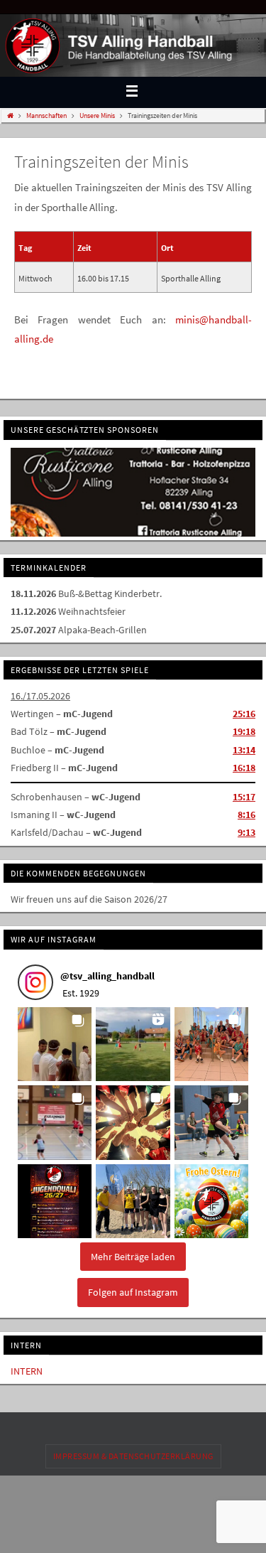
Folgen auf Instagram (133, 1290)
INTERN (27, 1369)
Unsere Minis (97, 115)
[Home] (10, 115)
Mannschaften (46, 115)
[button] (55, 1043)
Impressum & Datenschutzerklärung (133, 1454)
